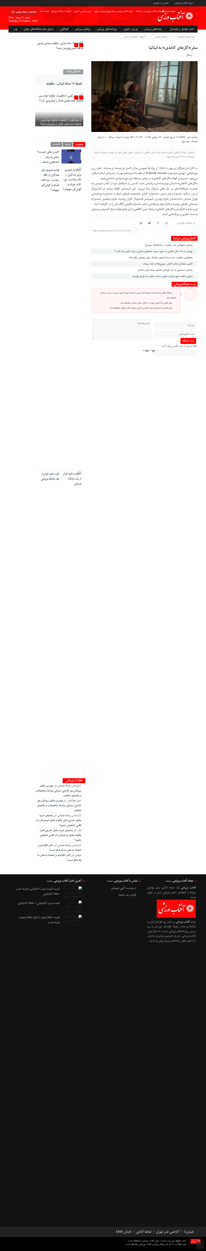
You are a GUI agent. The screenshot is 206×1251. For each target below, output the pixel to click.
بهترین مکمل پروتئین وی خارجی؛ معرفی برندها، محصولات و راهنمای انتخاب (58, 791)
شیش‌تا (189, 1232)
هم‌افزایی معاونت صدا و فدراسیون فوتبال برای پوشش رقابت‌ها (161, 257)
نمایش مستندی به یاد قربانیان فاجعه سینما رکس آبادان (165, 270)
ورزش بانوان (131, 29)
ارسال (189, 55)
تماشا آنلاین (143, 1232)
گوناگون (64, 29)
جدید (68, 144)
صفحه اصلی (161, 37)
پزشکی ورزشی (82, 29)
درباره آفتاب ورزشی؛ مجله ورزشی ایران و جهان (113, 11)
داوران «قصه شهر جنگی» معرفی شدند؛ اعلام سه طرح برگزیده (162, 276)
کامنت (56, 144)
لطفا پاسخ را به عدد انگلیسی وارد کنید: (179, 346)
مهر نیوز (185, 141)
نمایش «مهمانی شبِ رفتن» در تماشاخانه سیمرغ (169, 245)
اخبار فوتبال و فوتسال (182, 29)
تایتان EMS (123, 1232)
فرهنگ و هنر (131, 37)
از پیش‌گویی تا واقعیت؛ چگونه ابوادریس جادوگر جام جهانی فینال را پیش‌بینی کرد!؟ (60, 122)
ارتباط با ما (44, 11)
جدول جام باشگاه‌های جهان (39, 29)
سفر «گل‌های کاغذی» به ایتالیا (173, 47)
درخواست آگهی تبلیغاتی (123, 888)
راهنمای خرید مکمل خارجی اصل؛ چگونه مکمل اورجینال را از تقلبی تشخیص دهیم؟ (58, 820)
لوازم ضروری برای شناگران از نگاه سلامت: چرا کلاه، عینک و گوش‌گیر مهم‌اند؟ (50, 180)
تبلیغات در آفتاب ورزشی (61, 11)
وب (15, 29)
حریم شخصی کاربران (83, 11)
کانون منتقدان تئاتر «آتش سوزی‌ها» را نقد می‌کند (168, 264)
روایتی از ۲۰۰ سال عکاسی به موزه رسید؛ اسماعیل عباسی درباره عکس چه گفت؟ (153, 251)
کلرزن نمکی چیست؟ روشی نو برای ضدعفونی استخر (48, 157)
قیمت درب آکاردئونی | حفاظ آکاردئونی (39, 903)
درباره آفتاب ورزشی (184, 2)
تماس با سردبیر (161, 2)
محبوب (79, 144)
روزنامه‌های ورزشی (107, 29)
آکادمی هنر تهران (168, 1232)
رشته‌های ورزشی (153, 29)
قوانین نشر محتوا (127, 895)
